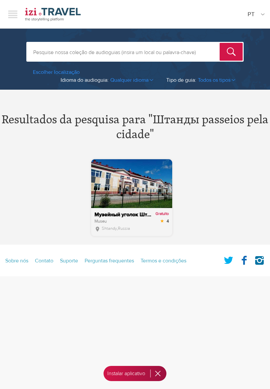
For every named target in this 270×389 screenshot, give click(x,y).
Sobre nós (16, 260)
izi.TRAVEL (53, 14)
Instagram (259, 259)
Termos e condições (163, 260)
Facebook (244, 259)
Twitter (228, 259)
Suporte (69, 260)
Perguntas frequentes (109, 260)
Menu (12, 14)
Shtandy (109, 228)
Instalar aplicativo (126, 373)
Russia (124, 228)
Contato (44, 260)
